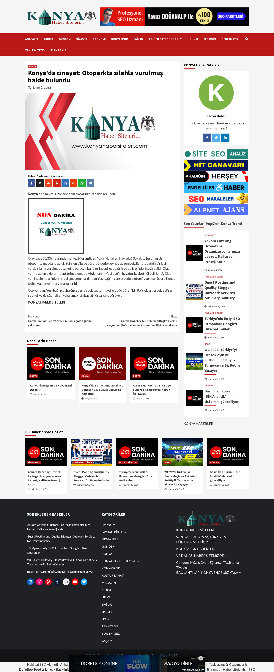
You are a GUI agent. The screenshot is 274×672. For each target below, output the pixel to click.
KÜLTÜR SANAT (113, 575)
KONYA (48, 39)
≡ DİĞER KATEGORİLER (163, 39)
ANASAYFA (31, 39)
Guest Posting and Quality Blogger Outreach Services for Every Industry (91, 476)
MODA (106, 590)
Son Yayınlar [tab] (194, 223)
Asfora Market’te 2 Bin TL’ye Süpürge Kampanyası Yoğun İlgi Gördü (152, 390)
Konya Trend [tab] (231, 223)
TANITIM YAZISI (35, 50)
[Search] (246, 38)
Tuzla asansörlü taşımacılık (228, 664)
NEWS (106, 597)
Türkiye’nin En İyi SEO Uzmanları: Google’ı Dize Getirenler (222, 323)
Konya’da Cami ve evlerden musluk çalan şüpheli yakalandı (60, 321)
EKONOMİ (99, 39)
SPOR (207, 344)
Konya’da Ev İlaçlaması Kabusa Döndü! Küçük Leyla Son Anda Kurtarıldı (102, 390)
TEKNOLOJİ (110, 626)
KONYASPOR (119, 39)
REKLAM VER (230, 39)
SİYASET (81, 39)
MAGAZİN (109, 582)
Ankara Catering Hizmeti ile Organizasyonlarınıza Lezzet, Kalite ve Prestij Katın (222, 251)
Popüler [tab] (212, 223)
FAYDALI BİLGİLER (213, 277)
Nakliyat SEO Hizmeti (42, 664)
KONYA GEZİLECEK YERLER (120, 561)
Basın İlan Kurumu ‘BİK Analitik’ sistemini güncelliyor (221, 396)
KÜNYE (194, 39)
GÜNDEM (65, 39)
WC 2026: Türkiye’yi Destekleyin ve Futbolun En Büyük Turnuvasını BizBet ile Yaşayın (222, 360)
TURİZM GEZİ (111, 633)
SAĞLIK (138, 39)
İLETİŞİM (210, 39)
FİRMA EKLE (59, 50)
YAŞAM (107, 640)
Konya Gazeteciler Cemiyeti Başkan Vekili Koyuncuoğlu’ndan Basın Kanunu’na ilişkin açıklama (142, 321)
